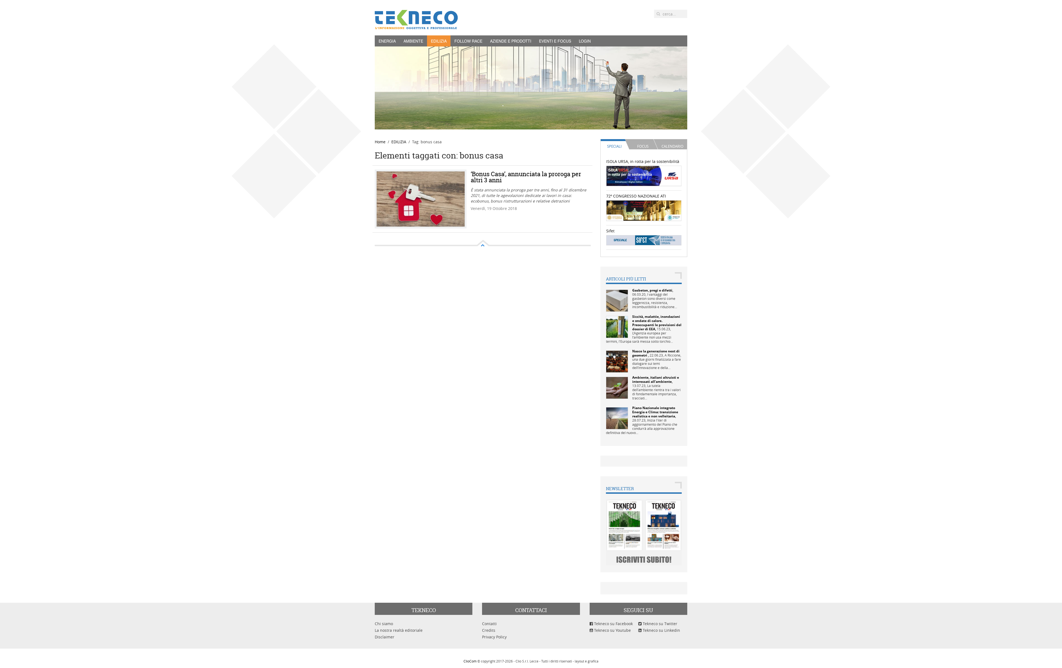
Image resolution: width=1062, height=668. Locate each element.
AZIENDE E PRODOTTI (510, 41)
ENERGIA (387, 41)
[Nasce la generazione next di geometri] (617, 361)
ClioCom (470, 661)
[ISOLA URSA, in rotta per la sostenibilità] (644, 175)
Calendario (672, 146)
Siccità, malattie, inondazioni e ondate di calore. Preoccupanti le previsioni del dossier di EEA (656, 322)
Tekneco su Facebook (613, 623)
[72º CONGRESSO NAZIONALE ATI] (644, 210)
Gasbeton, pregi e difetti (652, 290)
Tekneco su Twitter (659, 623)
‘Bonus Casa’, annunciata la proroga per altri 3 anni (526, 177)
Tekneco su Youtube (612, 630)
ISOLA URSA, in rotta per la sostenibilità (642, 161)
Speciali (614, 146)
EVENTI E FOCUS (555, 41)
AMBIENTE (413, 41)
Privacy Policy (494, 637)
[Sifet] (644, 240)
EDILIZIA (439, 41)
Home (380, 141)
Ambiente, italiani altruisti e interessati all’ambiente (655, 379)
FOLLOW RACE (468, 41)
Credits (488, 630)
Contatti (489, 623)
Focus (643, 146)
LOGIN (585, 41)
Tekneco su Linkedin (661, 630)
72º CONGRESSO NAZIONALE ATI (636, 196)
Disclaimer (384, 637)
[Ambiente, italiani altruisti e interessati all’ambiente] (617, 387)
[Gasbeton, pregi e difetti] (617, 300)
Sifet (610, 230)
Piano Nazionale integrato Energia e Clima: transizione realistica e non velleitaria (655, 412)
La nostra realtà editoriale (399, 630)
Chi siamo (384, 623)
